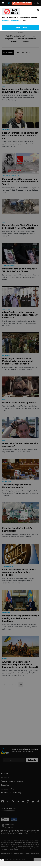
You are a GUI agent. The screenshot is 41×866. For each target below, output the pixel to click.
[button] (3, 3)
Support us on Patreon (10, 20)
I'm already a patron (20, 27)
